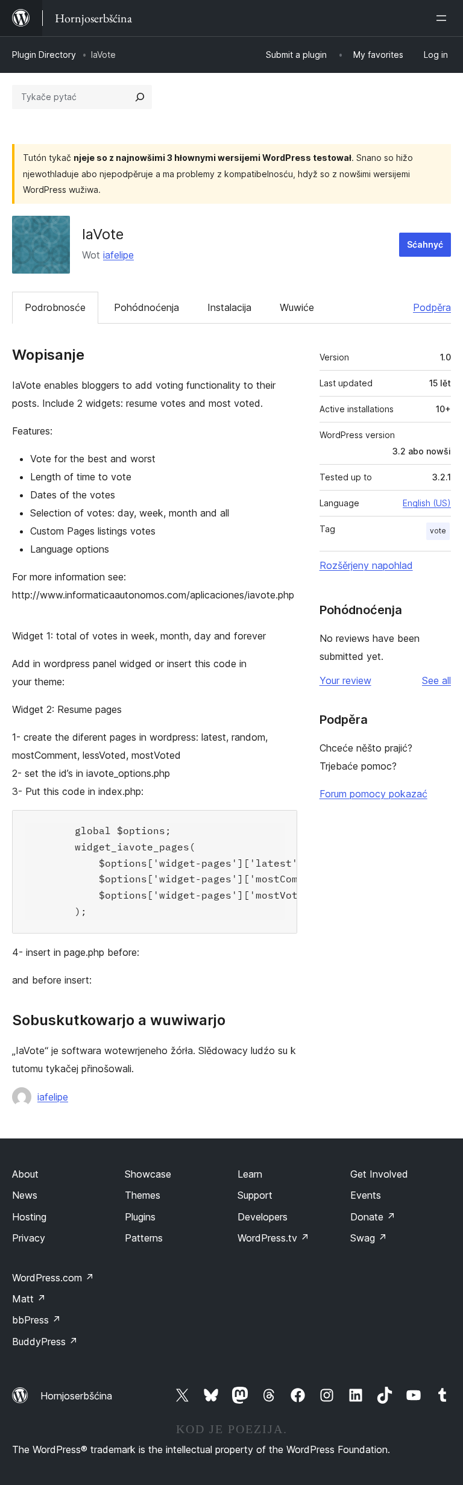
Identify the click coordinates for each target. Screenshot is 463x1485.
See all (436, 680)
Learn (250, 1174)
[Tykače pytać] (140, 97)
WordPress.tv (273, 1238)
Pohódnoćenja (146, 307)
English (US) (427, 503)
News (24, 1195)
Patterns (144, 1238)
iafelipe (118, 255)
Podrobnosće (55, 307)
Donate (372, 1217)
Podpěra (432, 307)
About (25, 1174)
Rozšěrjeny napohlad (366, 565)
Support (255, 1195)
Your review (345, 680)
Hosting (29, 1217)
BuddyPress (45, 1342)
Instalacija (229, 307)
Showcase (148, 1174)
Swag (368, 1238)
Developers (263, 1217)
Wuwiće (297, 307)
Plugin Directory (44, 54)
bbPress (36, 1320)
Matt (29, 1299)
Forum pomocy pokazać (373, 794)
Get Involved (379, 1174)
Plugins (140, 1217)
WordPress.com (53, 1278)
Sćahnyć (425, 244)
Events (365, 1195)
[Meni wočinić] (443, 18)
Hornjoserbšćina (76, 1396)
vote (438, 530)
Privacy (28, 1238)
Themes (142, 1195)
